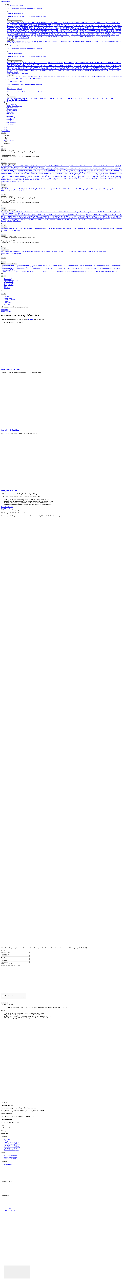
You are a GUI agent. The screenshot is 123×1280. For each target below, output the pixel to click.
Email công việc (5, 954)
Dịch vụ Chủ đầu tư (9, 299)
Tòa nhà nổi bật (8, 279)
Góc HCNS (7, 288)
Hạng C (18, 38)
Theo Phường (18, 21)
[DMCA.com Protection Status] (13, 1178)
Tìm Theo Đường (25, 38)
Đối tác (6, 301)
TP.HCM (3, 264)
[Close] (3, 133)
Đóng (2, 1010)
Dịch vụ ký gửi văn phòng (10, 430)
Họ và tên (3, 951)
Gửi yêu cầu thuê (5, 508)
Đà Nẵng (14, 264)
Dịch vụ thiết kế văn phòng (10, 490)
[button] (7, 4)
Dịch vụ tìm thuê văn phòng (10, 369)
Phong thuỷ (7, 286)
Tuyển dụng (7, 304)
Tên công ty (4, 960)
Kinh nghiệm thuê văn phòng (11, 280)
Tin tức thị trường (8, 283)
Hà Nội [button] (6, 137)
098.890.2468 (4, 310)
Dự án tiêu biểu (8, 302)
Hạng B (14, 38)
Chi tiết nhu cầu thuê (6, 964)
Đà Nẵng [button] (6, 138)
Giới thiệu (6, 296)
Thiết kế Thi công (8, 140)
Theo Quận (10, 21)
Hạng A (9, 38)
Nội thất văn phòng (9, 282)
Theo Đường (24, 73)
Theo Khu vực (11, 96)
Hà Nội (8, 264)
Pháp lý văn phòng (9, 285)
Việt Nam (5, 127)
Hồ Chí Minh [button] (7, 135)
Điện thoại (3, 957)
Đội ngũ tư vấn (8, 298)
